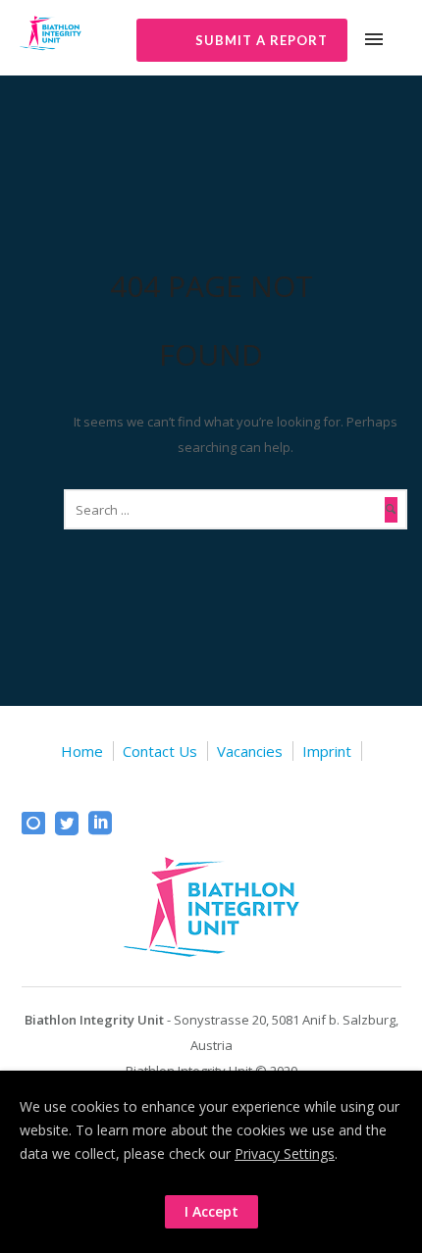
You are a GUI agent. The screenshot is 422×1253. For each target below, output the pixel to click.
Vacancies (250, 751)
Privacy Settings (285, 1153)
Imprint (326, 751)
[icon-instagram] (38, 824)
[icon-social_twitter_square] (71, 824)
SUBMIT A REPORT (261, 40)
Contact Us (160, 751)
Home (82, 751)
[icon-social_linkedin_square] (100, 824)
